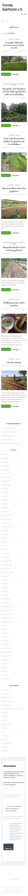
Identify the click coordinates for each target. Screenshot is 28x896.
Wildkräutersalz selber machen (14, 304)
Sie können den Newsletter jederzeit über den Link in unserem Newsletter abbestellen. (13, 817)
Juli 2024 (4, 534)
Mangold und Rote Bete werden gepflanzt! (14, 249)
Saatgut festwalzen (7, 439)
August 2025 (5, 488)
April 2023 (5, 591)
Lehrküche (5, 716)
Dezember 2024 (6, 515)
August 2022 (5, 622)
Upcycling (5, 735)
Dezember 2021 (6, 648)
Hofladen (4, 713)
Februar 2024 (6, 553)
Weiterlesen (6, 74)
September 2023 (7, 572)
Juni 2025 (4, 496)
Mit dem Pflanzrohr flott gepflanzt (14, 190)
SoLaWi (17, 39)
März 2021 (5, 675)
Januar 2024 (5, 557)
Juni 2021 (4, 663)
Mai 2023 (4, 587)
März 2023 (5, 595)
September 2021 (6, 656)
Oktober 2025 (6, 481)
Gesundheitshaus (7, 705)
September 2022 (7, 618)
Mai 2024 (4, 542)
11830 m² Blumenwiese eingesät (11, 443)
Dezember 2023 (6, 561)
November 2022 (6, 610)
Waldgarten (5, 747)
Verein (4, 739)
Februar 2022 (6, 644)
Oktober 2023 (6, 568)
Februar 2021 (5, 679)
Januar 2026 (5, 473)
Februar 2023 (6, 599)
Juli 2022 (4, 625)
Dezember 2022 (6, 606)
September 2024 (7, 526)
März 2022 (5, 641)
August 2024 (5, 530)
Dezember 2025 (6, 477)
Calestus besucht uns (8, 435)
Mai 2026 (4, 458)
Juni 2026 (5, 454)
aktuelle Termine (6, 694)
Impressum (14, 893)
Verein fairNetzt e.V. (12, 7)
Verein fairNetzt (6, 743)
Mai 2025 (4, 500)
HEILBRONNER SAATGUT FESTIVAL (12, 709)
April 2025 (5, 504)
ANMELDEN (8, 848)
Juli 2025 (4, 492)
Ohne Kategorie (6, 724)
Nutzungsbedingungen (15, 838)
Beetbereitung (14, 362)
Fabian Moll (6, 51)
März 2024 (5, 549)
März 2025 (5, 507)
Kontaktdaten (14, 879)
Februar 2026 (6, 469)
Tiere (3, 732)
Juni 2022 (5, 629)
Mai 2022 (4, 633)
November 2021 (6, 652)
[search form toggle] (25, 14)
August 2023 (5, 576)
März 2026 (5, 466)
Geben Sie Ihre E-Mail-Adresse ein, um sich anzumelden (13, 783)
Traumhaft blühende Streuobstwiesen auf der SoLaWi (14, 45)
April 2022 (5, 637)
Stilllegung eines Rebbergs (9, 432)
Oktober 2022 (6, 614)
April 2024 (5, 545)
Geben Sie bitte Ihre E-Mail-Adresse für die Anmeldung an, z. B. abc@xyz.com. (12, 795)
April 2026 (5, 462)
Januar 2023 (5, 602)
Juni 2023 (5, 583)
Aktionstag (5, 690)
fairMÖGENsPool (7, 697)
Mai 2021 (4, 667)
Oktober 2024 (6, 523)
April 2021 (5, 671)
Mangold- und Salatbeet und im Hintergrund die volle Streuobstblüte (14, 91)
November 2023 (6, 564)
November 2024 (6, 519)
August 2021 (5, 660)
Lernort (11, 39)
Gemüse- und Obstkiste (10, 83)
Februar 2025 (6, 511)
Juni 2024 (5, 538)
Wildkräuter (5, 751)
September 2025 (7, 485)
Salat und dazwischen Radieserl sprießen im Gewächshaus (14, 141)
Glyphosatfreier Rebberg (9, 428)
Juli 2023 (4, 580)
